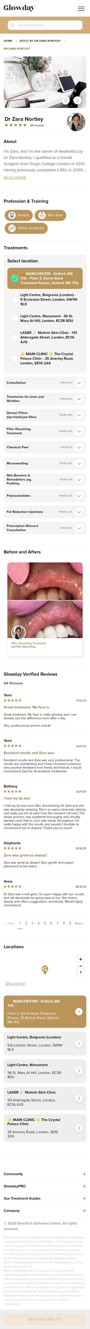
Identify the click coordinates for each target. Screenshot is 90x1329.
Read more (15, 178)
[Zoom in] (80, 959)
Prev (11, 923)
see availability (45, 1319)
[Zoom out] (80, 966)
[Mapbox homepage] (15, 984)
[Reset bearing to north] (80, 972)
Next (78, 923)
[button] (45, 27)
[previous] (66, 100)
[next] (77, 100)
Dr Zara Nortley (17, 48)
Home (8, 40)
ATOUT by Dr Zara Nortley (40, 40)
